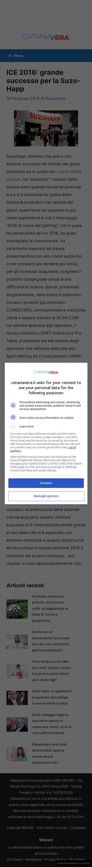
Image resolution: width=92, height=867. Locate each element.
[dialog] (46, 433)
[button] (46, 427)
